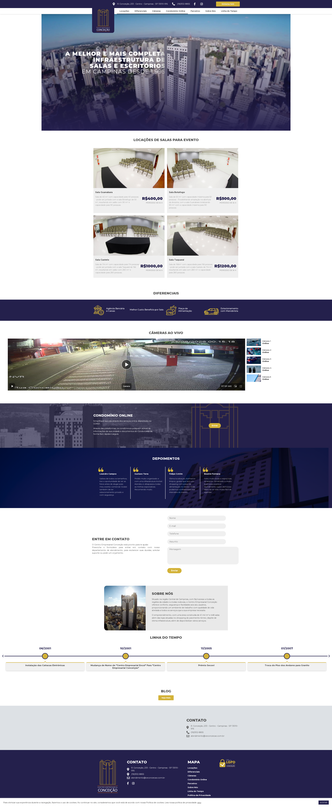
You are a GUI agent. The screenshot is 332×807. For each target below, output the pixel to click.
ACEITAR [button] (323, 802)
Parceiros (195, 11)
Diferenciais (141, 11)
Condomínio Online (175, 11)
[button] (2, 656)
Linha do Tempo (229, 11)
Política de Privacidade (199, 795)
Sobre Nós (210, 11)
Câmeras (156, 11)
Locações (124, 11)
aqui (199, 802)
